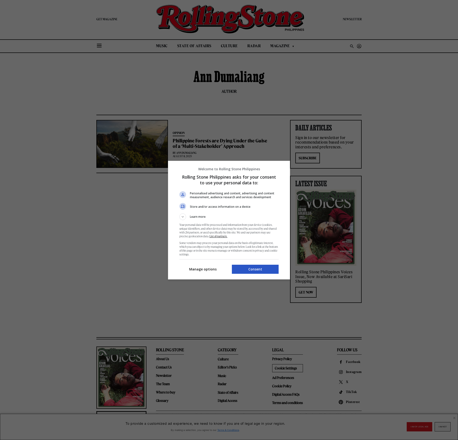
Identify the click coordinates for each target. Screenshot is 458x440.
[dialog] (229, 220)
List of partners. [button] (218, 236)
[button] (229, 216)
